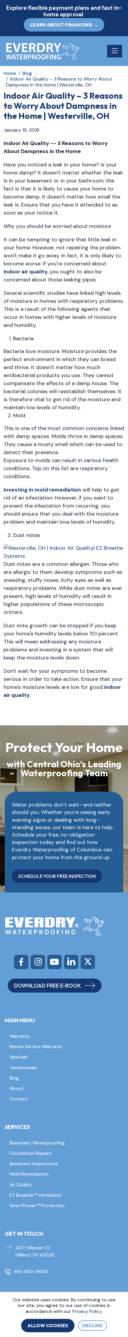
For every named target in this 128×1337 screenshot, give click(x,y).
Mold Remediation (29, 1174)
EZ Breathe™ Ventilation (36, 1195)
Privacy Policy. (87, 1311)
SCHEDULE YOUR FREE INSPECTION (57, 876)
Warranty (20, 1036)
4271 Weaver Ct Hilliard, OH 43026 (34, 1251)
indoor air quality (25, 271)
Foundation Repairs (31, 1153)
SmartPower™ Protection (37, 1205)
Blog (14, 1078)
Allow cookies (47, 1325)
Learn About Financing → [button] (64, 25)
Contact (19, 1099)
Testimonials (23, 1067)
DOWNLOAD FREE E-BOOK (47, 985)
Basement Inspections (34, 1163)
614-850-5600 (31, 1271)
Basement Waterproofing (37, 1143)
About (17, 1088)
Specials (18, 1057)
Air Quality (21, 1185)
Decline (92, 1325)
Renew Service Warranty (36, 1046)
